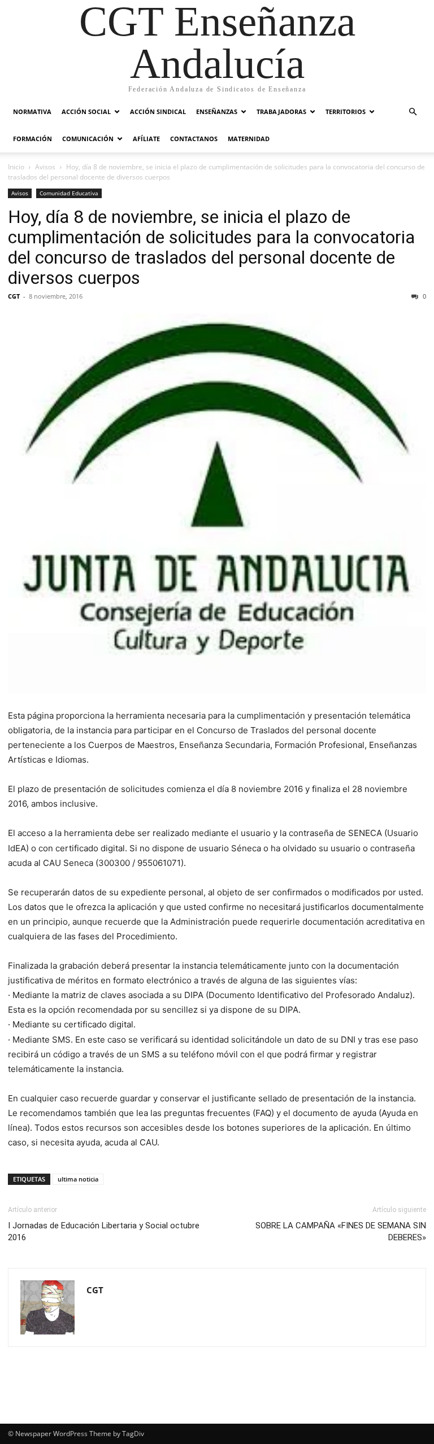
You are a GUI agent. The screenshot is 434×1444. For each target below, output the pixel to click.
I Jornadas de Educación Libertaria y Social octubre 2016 (103, 1231)
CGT (14, 296)
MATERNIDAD (249, 138)
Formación (32, 138)
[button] (412, 112)
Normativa (32, 111)
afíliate (146, 138)
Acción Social (86, 111)
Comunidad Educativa (69, 193)
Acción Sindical (158, 111)
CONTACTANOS (194, 138)
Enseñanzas (216, 111)
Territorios (346, 111)
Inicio (16, 167)
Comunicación (88, 138)
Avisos (45, 167)
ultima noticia (78, 1179)
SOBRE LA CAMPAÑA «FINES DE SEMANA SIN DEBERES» (340, 1231)
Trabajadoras (281, 111)
